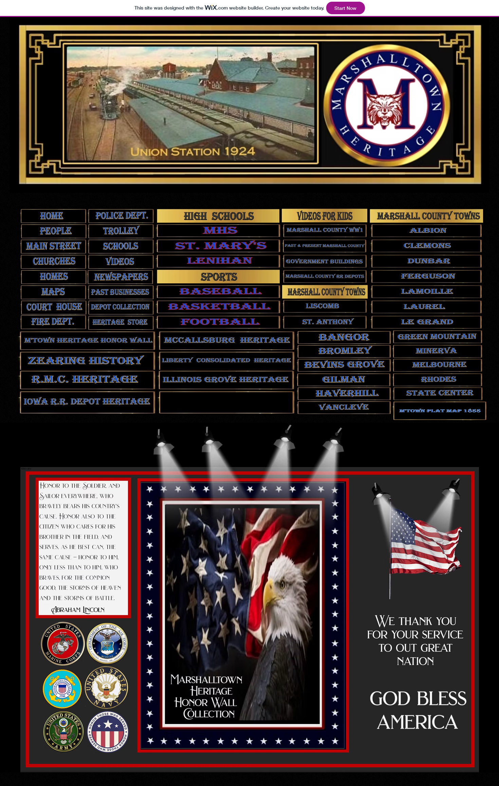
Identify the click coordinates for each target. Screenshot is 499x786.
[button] (243, 615)
